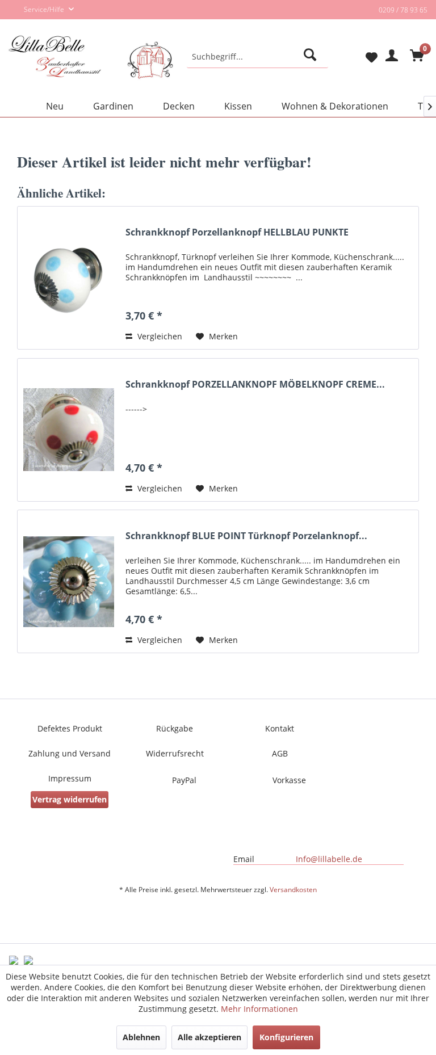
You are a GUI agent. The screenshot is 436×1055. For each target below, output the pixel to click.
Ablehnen (141, 1037)
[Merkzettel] (362, 56)
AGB (280, 753)
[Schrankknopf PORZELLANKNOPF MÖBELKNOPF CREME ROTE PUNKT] (68, 429)
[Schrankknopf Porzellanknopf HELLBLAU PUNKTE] (68, 277)
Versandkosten (293, 889)
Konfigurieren (286, 1037)
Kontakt (279, 728)
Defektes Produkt (69, 728)
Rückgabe (174, 728)
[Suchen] (312, 56)
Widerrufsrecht (175, 753)
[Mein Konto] (390, 56)
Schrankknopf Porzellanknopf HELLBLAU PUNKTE (237, 232)
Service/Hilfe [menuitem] (45, 9)
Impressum (69, 778)
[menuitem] (258, 56)
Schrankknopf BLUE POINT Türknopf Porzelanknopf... (246, 536)
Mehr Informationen (259, 1008)
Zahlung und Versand (69, 753)
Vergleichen (158, 336)
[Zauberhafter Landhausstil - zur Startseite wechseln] (91, 66)
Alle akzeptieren (209, 1037)
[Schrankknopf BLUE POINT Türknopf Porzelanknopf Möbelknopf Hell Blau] (68, 581)
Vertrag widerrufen (69, 799)
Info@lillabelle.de (329, 859)
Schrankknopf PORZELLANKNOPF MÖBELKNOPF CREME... (255, 384)
